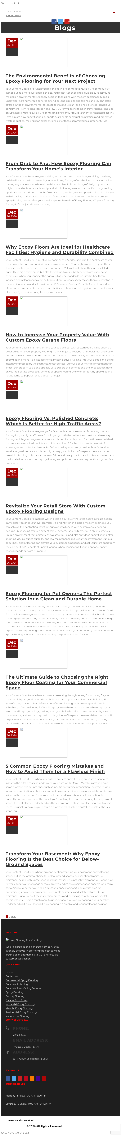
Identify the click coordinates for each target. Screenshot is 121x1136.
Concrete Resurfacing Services (23, 988)
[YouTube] (20, 1078)
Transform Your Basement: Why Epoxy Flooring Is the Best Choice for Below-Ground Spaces (53, 859)
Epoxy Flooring (14, 992)
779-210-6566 (13, 15)
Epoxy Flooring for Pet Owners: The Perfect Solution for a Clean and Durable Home (59, 596)
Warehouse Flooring (18, 1016)
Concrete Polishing (17, 984)
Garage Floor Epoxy (17, 1000)
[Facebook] (8, 1078)
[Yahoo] (38, 1078)
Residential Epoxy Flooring (21, 1012)
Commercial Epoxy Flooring (22, 980)
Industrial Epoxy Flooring (20, 1004)
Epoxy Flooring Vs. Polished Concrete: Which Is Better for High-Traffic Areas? (53, 421)
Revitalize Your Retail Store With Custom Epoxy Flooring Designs (56, 508)
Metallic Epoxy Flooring (19, 1008)
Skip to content (10, 3)
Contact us (12, 976)
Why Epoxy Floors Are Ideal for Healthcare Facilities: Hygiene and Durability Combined (60, 249)
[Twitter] (14, 1078)
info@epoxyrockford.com (26, 1047)
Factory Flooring (15, 996)
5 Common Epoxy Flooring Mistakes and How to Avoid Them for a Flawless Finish (55, 768)
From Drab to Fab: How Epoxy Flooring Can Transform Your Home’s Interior (58, 166)
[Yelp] (44, 1078)
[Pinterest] (26, 1078)
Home (9, 972)
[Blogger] (32, 1078)
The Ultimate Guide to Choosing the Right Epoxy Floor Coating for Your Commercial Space (57, 682)
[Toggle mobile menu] (114, 11)
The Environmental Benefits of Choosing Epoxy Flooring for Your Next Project (55, 78)
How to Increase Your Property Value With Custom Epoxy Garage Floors (57, 337)
